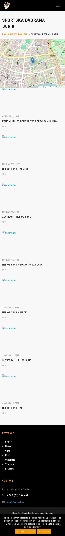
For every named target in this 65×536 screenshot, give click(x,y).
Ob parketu (10, 460)
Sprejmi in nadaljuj (25, 531)
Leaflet (41, 87)
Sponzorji (9, 469)
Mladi (7, 455)
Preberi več (44, 531)
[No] (61, 525)
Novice (8, 446)
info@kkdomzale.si (15, 502)
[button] (32, 60)
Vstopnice (9, 464)
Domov (8, 441)
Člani (7, 450)
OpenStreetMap (54, 87)
